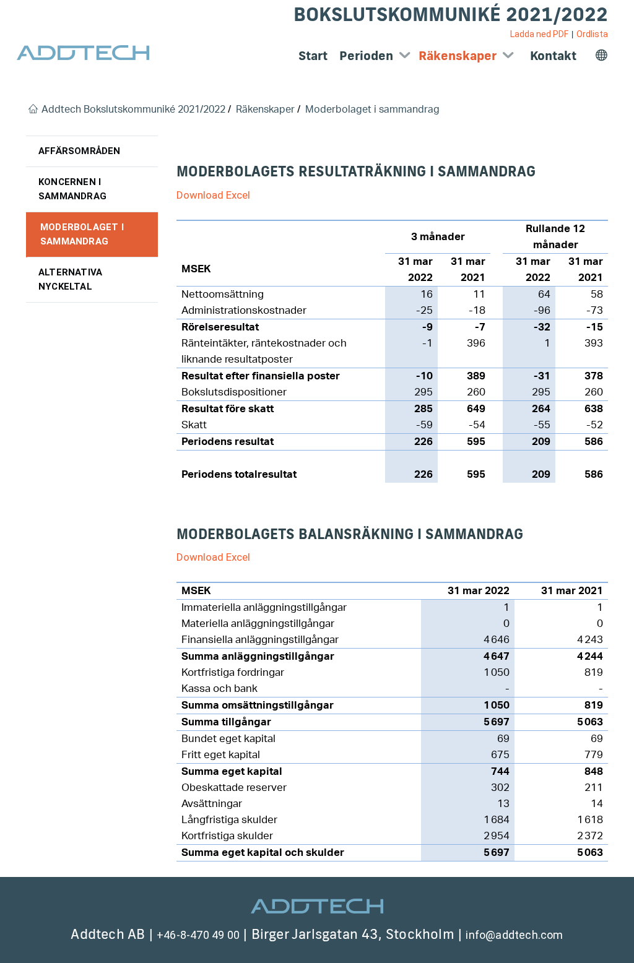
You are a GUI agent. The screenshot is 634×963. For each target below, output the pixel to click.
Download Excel (213, 195)
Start (313, 55)
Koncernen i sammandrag (72, 189)
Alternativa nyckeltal (70, 279)
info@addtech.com (514, 934)
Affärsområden (79, 151)
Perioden (366, 55)
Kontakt (553, 55)
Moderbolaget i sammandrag (82, 234)
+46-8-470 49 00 (198, 934)
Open (405, 55)
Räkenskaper (458, 55)
